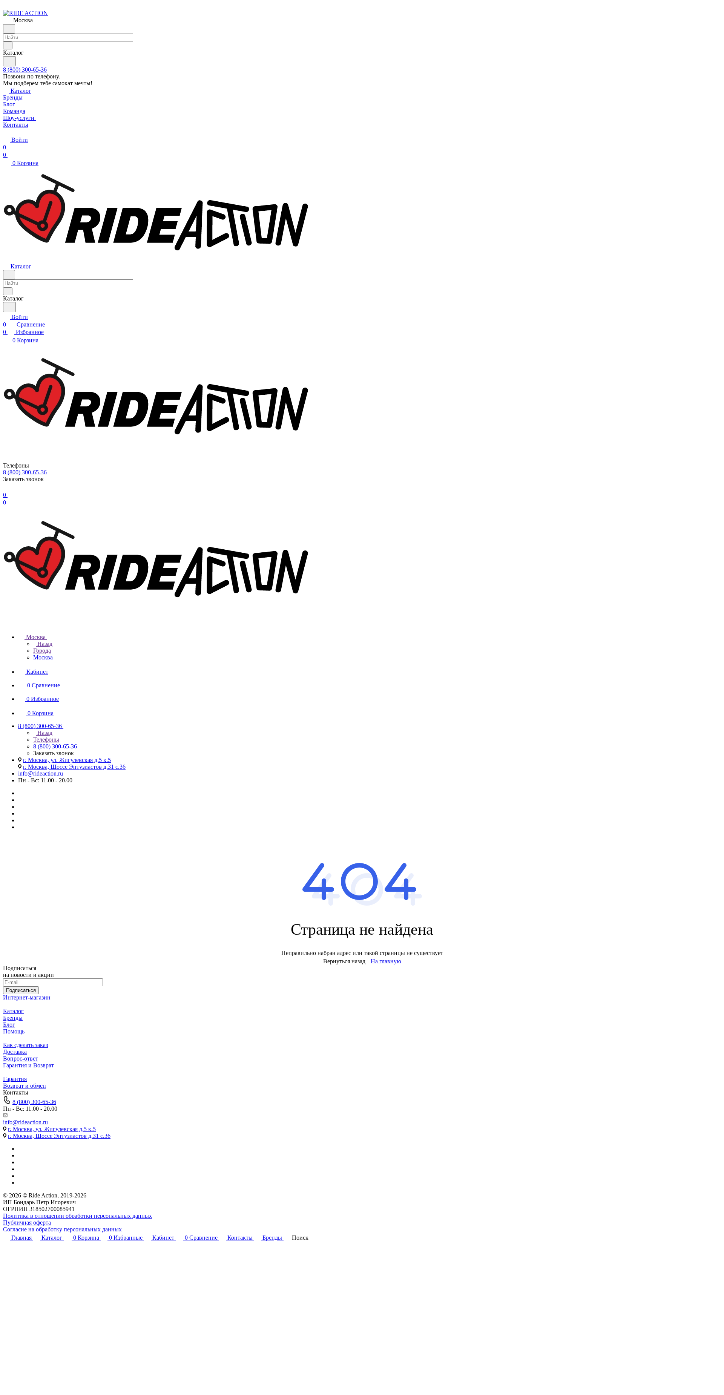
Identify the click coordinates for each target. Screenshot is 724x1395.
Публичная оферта (27, 1222)
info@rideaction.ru (40, 773)
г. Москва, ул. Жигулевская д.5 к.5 (67, 760)
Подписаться (21, 990)
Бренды (13, 1018)
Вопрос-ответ (20, 1058)
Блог (9, 1024)
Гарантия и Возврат (28, 1065)
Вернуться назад (344, 961)
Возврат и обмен (24, 1085)
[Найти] (9, 61)
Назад (44, 644)
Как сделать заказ (25, 1045)
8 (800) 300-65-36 (25, 69)
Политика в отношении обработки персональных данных (77, 1216)
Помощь (14, 1031)
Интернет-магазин (27, 997)
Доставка (15, 1052)
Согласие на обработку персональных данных (62, 1229)
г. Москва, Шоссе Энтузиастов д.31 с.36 (74, 766)
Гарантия (15, 1079)
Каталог (13, 1011)
